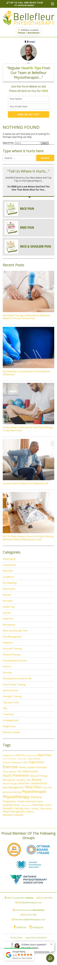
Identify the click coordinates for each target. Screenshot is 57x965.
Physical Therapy (11, 654)
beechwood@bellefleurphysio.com (30, 919)
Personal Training (12, 648)
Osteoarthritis (39, 783)
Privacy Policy (16, 937)
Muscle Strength (10, 783)
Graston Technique (37, 767)
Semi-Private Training (14, 684)
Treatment (8, 714)
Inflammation (30, 771)
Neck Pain (24, 783)
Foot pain (8, 600)
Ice (19, 771)
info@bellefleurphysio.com (30, 902)
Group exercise (9, 771)
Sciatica (47, 805)
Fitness (22, 767)
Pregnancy (9, 801)
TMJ (5, 708)
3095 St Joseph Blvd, (20, 897)
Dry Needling (9, 582)
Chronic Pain (22, 759)
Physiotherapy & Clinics (15, 660)
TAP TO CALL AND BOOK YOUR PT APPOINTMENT (26, 4)
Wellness (30, 811)
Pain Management (12, 636)
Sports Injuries (10, 690)
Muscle (37, 780)
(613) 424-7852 (46, 897)
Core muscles (34, 758)
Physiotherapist (34, 791)
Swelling (34, 808)
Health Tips (9, 606)
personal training (12, 792)
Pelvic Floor (33, 787)
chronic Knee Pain (9, 759)
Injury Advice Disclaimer (36, 937)
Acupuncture (9, 564)
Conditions (8, 576)
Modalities (21, 780)
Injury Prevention (16, 775)
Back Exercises (31, 756)
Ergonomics (9, 588)
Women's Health (11, 732)
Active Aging (9, 558)
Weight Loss (9, 726)
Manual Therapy (39, 775)
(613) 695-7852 (30, 914)
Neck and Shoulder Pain (15, 630)
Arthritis (20, 755)
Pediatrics (8, 642)
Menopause (9, 624)
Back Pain (8, 570)
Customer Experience (12, 762)
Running (7, 672)
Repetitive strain (11, 805)
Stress (27, 808)
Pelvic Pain (47, 787)
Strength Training (12, 696)
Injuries (7, 612)
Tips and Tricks (11, 702)
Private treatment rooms (30, 801)
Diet (25, 762)
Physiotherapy (16, 796)
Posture (7, 666)
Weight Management (14, 811)
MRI (28, 780)
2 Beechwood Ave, (29, 910)
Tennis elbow (46, 808)
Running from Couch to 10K (17, 678)
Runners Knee (26, 805)
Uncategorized (10, 720)
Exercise (7, 594)
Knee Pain (8, 618)
